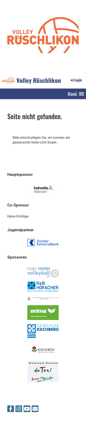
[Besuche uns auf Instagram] (18, 410)
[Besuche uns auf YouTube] (27, 410)
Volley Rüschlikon (38, 80)
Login (78, 80)
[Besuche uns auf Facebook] (10, 410)
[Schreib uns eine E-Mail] (35, 410)
